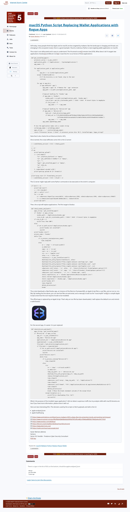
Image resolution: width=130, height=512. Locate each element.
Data (10, 43)
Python (49, 446)
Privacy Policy (30, 506)
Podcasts (12, 35)
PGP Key (33, 438)
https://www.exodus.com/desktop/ (44, 422)
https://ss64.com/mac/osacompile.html (45, 428)
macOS (38, 446)
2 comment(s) (34, 40)
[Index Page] (5, 2)
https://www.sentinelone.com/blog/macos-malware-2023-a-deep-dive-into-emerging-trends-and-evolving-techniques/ (71, 417)
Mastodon (14, 67)
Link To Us (9, 506)
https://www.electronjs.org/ (41, 426)
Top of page (120, 489)
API (21, 504)
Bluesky (15, 71)
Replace (55, 446)
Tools (11, 48)
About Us (12, 56)
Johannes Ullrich (104, 8)
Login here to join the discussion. (39, 480)
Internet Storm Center (18, 3)
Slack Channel (14, 63)
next (36, 13)
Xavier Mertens (35, 36)
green (121, 8)
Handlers (22, 506)
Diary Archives (34, 498)
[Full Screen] (106, 35)
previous (30, 13)
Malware (44, 446)
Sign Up (124, 3)
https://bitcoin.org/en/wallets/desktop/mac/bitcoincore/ (51, 424)
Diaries (11, 31)
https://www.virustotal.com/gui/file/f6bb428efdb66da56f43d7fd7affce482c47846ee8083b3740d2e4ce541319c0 (69, 419)
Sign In (117, 3)
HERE (58, 18)
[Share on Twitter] (118, 35)
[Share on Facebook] (112, 35)
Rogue (60, 446)
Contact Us (13, 52)
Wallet (65, 446)
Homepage (12, 26)
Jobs (10, 39)
